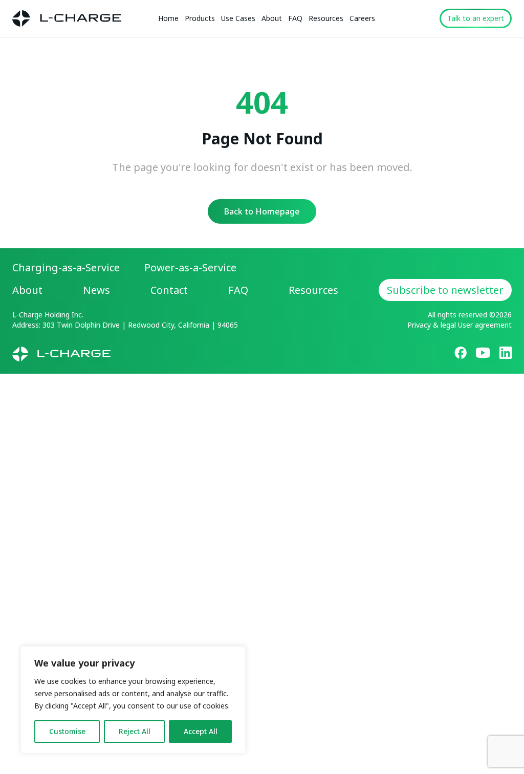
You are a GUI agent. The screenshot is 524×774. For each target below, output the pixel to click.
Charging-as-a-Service (66, 267)
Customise (67, 731)
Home (168, 18)
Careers (362, 18)
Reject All (134, 731)
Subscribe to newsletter (445, 290)
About (271, 18)
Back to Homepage (262, 211)
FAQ (295, 18)
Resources (326, 18)
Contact (169, 290)
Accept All (200, 731)
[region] (133, 700)
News (96, 290)
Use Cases (238, 18)
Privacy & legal (431, 325)
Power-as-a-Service (190, 267)
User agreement (485, 325)
